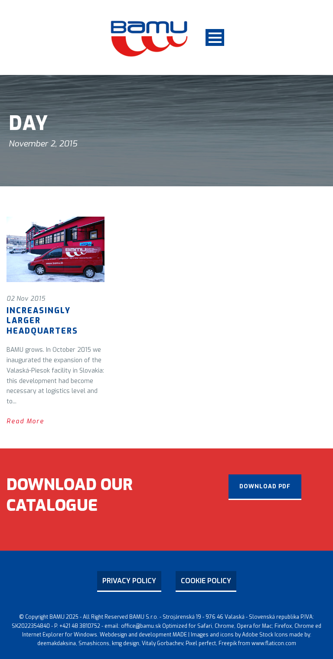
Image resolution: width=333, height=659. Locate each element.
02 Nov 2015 (26, 299)
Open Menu (215, 37)
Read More (25, 421)
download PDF (265, 486)
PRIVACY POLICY (129, 580)
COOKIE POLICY (206, 580)
